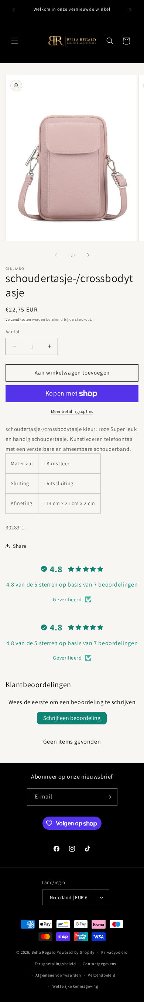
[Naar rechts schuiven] (88, 255)
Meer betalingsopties (72, 411)
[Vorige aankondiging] (14, 9)
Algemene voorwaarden (58, 975)
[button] (15, 41)
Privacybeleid (114, 952)
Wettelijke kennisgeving (75, 986)
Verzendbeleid (101, 975)
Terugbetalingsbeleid (55, 963)
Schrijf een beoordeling (71, 718)
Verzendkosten (18, 319)
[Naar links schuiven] (56, 255)
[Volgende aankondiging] (130, 9)
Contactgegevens (99, 963)
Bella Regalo (43, 952)
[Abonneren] (109, 797)
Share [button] (20, 546)
